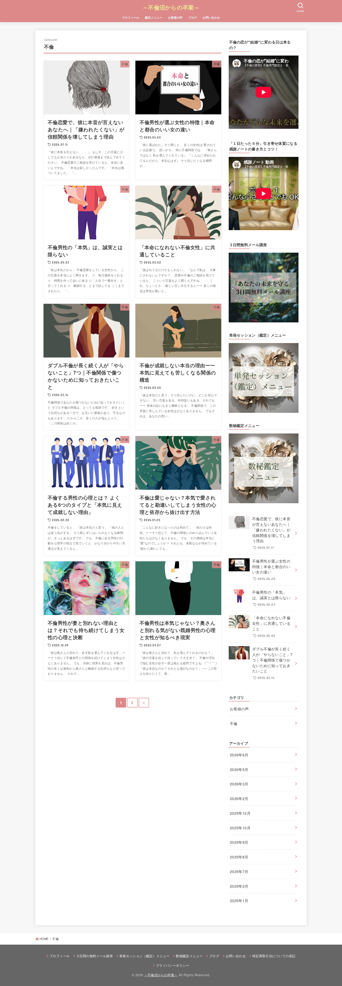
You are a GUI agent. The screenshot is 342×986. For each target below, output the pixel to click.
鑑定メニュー (153, 17)
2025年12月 (240, 813)
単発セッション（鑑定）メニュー (144, 955)
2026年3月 (239, 783)
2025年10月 (240, 827)
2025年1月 (239, 900)
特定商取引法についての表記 (273, 955)
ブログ (192, 17)
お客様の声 (175, 17)
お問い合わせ (211, 17)
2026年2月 (239, 798)
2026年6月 (239, 754)
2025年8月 (239, 856)
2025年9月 (239, 842)
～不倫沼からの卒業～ (171, 7)
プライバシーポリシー (172, 965)
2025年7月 (239, 871)
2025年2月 (239, 886)
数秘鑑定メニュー (189, 955)
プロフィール (130, 17)
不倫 (234, 723)
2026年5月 (239, 769)
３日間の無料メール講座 (94, 955)
